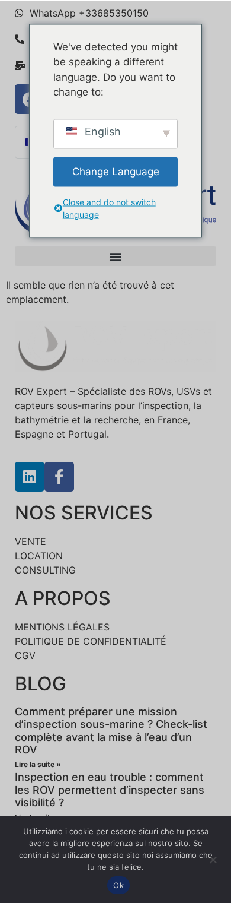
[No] (212, 858)
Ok (118, 885)
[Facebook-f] (59, 477)
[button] (115, 256)
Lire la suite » (38, 764)
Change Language (115, 171)
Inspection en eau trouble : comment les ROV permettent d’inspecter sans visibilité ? (109, 790)
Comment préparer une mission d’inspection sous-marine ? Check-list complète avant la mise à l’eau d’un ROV (111, 730)
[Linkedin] (29, 477)
